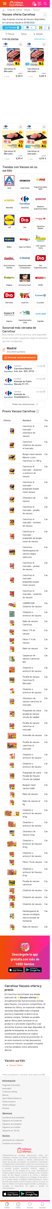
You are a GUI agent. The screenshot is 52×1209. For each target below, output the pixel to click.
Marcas (5, 1095)
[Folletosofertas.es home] (17, 3)
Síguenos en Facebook (12, 1121)
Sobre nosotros (9, 1102)
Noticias (5, 1108)
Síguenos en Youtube (11, 1127)
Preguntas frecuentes (11, 1085)
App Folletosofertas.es (12, 1098)
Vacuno (27, 10)
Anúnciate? (7, 1088)
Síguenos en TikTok (10, 1130)
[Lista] (39, 3)
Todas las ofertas (14, 10)
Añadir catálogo (9, 1105)
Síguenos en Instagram (12, 1124)
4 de (10, 39)
